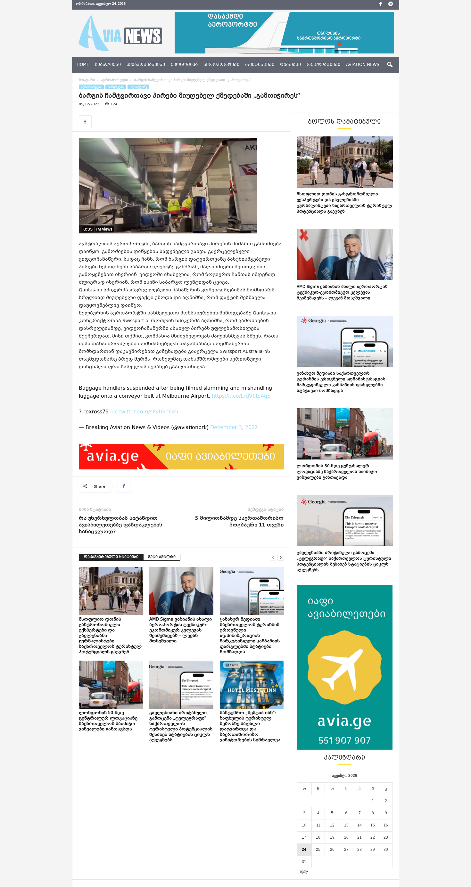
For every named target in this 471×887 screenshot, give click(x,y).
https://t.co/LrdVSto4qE (241, 396)
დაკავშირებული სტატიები (111, 557)
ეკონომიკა (184, 65)
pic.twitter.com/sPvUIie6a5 (144, 412)
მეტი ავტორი (162, 557)
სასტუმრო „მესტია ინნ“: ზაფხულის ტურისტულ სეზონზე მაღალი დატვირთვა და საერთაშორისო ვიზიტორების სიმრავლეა (250, 727)
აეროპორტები (221, 65)
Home (83, 65)
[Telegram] (390, 5)
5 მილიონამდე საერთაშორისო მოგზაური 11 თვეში (239, 522)
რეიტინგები (259, 65)
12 (332, 825)
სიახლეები (108, 65)
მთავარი (87, 80)
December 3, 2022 (234, 428)
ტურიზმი (290, 65)
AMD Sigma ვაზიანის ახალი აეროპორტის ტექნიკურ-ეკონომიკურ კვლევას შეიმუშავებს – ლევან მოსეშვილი (180, 630)
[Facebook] (380, 5)
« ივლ (302, 871)
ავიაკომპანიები (146, 65)
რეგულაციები (323, 65)
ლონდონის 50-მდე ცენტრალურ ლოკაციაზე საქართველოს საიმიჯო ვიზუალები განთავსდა (108, 721)
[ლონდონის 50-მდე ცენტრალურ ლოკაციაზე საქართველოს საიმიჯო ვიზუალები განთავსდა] (111, 685)
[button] (390, 65)
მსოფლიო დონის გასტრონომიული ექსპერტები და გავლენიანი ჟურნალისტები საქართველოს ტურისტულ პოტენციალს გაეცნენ (344, 203)
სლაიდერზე (138, 87)
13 (346, 825)
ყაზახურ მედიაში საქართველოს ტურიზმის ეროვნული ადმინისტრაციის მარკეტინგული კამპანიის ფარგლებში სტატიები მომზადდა (250, 635)
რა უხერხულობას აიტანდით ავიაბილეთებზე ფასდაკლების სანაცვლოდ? (120, 525)
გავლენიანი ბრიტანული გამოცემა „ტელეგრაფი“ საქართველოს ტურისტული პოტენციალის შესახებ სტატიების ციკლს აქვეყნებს (180, 727)
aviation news (362, 65)
